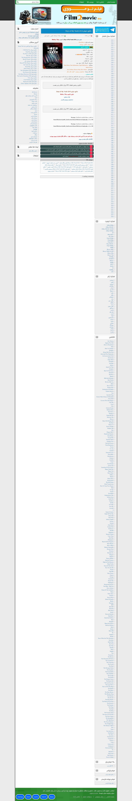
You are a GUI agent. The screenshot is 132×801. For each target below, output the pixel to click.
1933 (112, 49)
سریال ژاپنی (34, 121)
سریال (35, 114)
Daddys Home (110, 409)
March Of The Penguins (108, 541)
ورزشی (112, 330)
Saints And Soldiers (109, 617)
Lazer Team (111, 536)
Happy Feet (111, 471)
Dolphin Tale (110, 428)
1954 (112, 82)
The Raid (111, 708)
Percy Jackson (110, 588)
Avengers (111, 369)
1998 (112, 164)
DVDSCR (111, 258)
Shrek (112, 627)
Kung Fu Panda (110, 534)
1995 (112, 159)
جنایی (112, 293)
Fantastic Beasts (110, 439)
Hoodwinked (110, 480)
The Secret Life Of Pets (108, 714)
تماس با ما (100, 2)
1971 (112, 114)
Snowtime (111, 640)
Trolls (112, 742)
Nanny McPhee (110, 558)
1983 (112, 136)
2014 (62, 35)
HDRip (112, 262)
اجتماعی (112, 280)
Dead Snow (111, 411)
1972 (112, 116)
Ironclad (112, 508)
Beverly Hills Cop (109, 382)
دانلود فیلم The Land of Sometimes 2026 (27, 76)
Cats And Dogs (110, 395)
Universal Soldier (109, 747)
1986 (112, 142)
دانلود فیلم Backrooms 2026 (30, 81)
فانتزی (112, 310)
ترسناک (112, 291)
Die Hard (111, 422)
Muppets (111, 554)
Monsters (111, 551)
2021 (112, 207)
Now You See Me (109, 567)
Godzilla (112, 460)
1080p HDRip (110, 225)
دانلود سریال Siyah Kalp (31, 66)
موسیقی (112, 326)
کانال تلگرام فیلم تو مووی (85, 139)
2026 (112, 216)
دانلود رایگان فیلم (33, 150)
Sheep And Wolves (109, 623)
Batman (112, 376)
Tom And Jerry (110, 731)
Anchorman (111, 357)
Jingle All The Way (109, 513)
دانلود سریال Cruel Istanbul (30, 79)
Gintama (112, 458)
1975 (112, 121)
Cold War (111, 402)
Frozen (112, 447)
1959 (112, 92)
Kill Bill (112, 530)
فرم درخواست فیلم (73, 156)
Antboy (112, 365)
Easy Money (111, 435)
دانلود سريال (59, 165)
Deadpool (111, 413)
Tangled (112, 651)
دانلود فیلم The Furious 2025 (30, 72)
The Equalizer (110, 669)
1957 (112, 88)
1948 (112, 73)
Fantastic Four (110, 441)
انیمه (36, 97)
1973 (112, 118)
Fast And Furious (109, 443)
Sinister (112, 636)
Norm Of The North (109, 565)
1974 (112, 120)
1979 (112, 129)
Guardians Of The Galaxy (107, 467)
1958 (112, 90)
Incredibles (111, 493)
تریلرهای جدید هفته (32, 105)
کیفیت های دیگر (71, 71)
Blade (112, 383)
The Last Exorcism (109, 682)
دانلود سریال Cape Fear (31, 51)
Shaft (112, 619)
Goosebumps (110, 463)
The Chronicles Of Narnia (107, 658)
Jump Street (111, 525)
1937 (112, 56)
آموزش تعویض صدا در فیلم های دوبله (29, 38)
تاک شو (112, 289)
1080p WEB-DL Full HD (108, 229)
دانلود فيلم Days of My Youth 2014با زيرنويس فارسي (57, 169)
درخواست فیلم (87, 797)
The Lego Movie (109, 684)
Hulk (112, 487)
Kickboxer (111, 528)
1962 (112, 97)
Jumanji (112, 523)
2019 (112, 203)
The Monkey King (109, 694)
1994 (112, 157)
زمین (36, 110)
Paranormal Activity (109, 584)
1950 (112, 77)
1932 (112, 47)
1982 (112, 134)
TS (113, 268)
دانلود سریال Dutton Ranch (30, 68)
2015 (112, 196)
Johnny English (110, 519)
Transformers (110, 736)
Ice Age (112, 489)
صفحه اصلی (111, 2)
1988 (112, 146)
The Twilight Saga (109, 723)
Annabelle (111, 361)
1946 (112, 69)
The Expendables (109, 671)
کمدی (112, 313)
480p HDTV (111, 234)
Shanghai (111, 621)
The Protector (110, 703)
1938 (112, 58)
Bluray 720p (57, 35)
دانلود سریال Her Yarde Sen (30, 64)
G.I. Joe (112, 448)
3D (113, 232)
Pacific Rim (111, 580)
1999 (112, 166)
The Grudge (111, 675)
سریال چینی (34, 120)
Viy (113, 749)
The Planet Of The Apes (108, 701)
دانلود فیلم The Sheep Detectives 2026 (27, 74)
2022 (112, 209)
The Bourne (111, 656)
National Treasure (109, 560)
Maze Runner (110, 543)
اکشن (52, 35)
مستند (112, 321)
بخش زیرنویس (99, 797)
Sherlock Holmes (109, 625)
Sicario (112, 629)
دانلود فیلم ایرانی (109, 774)
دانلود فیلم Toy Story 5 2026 (30, 53)
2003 (112, 174)
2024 (112, 213)
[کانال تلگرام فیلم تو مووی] (105, 30)
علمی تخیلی (111, 306)
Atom (28, 797)
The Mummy (110, 695)
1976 (112, 123)
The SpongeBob (110, 718)
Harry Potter (111, 473)
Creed (112, 404)
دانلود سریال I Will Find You (30, 50)
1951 (112, 79)
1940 (112, 62)
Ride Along (111, 610)
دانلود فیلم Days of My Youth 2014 (78, 31)
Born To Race (110, 385)
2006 (112, 179)
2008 (112, 183)
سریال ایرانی (34, 116)
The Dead (111, 666)
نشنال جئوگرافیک (33, 138)
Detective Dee (110, 417)
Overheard (111, 578)
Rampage (111, 603)
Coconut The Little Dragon (107, 400)
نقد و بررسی (34, 140)
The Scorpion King (109, 712)
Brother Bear (110, 387)
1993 (112, 155)
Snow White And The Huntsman (106, 638)
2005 (112, 177)
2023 (112, 211)
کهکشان (35, 129)
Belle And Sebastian (109, 378)
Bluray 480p (111, 253)
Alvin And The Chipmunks (107, 354)
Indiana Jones (110, 497)
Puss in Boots (110, 597)
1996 (112, 161)
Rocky (112, 612)
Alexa (52, 797)
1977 (112, 125)
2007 (112, 181)
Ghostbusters (110, 456)
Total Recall (111, 733)
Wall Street (111, 751)
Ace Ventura (111, 341)
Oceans (112, 569)
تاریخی (112, 287)
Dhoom (112, 419)
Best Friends (111, 380)
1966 (112, 105)
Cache (36, 797)
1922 (112, 42)
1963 (112, 99)
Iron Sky (111, 506)
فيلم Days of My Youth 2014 (63, 171)
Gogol (112, 461)
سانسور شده (34, 112)
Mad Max (111, 538)
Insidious (111, 500)
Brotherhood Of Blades (108, 389)
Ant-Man (111, 363)
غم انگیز (112, 308)
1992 (112, 153)
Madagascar (111, 539)
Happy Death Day (109, 469)
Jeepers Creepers (110, 512)
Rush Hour (111, 616)
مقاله (36, 134)
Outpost (112, 575)
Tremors (112, 740)
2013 (112, 192)
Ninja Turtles (110, 564)
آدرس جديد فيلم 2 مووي (52, 162)
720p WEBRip (110, 245)
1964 (112, 101)
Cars (112, 393)
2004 (112, 175)
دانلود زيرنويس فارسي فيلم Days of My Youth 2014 (75, 165)
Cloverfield (111, 398)
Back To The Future (109, 370)
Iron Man (111, 504)
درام (112, 299)
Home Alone (111, 478)
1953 (112, 81)
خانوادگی (111, 297)
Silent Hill (111, 630)
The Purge (111, 707)
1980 (112, 131)
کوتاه (112, 315)
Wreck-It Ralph (110, 757)
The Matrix (111, 690)
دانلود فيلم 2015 (77, 167)
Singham (111, 634)
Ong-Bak (111, 571)
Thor (112, 727)
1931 (112, 45)
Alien (112, 346)
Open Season (110, 573)
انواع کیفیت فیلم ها (33, 36)
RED (112, 604)
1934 (112, 51)
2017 (112, 200)
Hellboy (112, 474)
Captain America (110, 391)
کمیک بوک (34, 127)
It (113, 510)
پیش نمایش (34, 103)
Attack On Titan (110, 367)
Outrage (112, 577)
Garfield (112, 450)
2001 (112, 170)
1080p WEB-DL (110, 227)
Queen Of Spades (109, 599)
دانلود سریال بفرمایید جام (31, 61)
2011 (112, 188)
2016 (112, 198)
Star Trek (111, 643)
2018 (112, 201)
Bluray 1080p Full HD (108, 251)
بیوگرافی (111, 286)
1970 (112, 112)
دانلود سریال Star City (31, 55)
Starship (112, 647)
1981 (112, 133)
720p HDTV (111, 242)
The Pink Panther (109, 699)
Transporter (111, 738)
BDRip (112, 247)
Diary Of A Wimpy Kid (108, 421)
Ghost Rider (111, 454)
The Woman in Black (109, 725)
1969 (112, 110)
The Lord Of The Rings (108, 686)
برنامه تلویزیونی (33, 99)
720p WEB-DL (110, 243)
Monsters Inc (110, 552)
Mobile (112, 266)
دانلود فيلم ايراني (89, 171)
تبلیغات (81, 2)
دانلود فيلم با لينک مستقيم (77, 171)
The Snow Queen (109, 716)
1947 (112, 71)
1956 (112, 86)
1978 (112, 127)
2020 (112, 205)
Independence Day (109, 495)
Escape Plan (111, 437)
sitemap (20, 797)
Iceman (112, 491)
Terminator (111, 655)
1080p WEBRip (110, 230)
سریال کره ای (33, 123)
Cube (112, 406)
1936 (112, 55)
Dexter (35, 94)
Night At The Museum (108, 562)
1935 (112, 53)
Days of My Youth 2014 (74, 162)
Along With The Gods (108, 352)
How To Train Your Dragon (107, 486)
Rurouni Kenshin (109, 614)
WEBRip (111, 269)
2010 (112, 187)
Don (112, 430)
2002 (112, 172)
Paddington (111, 582)
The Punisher (110, 705)
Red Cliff (111, 606)
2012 (112, 190)
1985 (112, 140)
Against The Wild (109, 343)
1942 (112, 66)
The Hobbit (111, 677)
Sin (113, 632)
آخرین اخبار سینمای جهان (31, 95)
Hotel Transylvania (109, 484)
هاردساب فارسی (33, 142)
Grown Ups (111, 465)
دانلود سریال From (32, 77)
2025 (112, 214)
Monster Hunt (110, 549)
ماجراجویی (111, 317)
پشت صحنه (34, 101)
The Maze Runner (109, 692)
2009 (112, 185)
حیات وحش (34, 107)
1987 (112, 144)
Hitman (112, 476)
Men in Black (110, 545)
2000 (112, 168)
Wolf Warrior (110, 755)
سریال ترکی (34, 118)
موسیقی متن (34, 136)
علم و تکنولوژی (33, 125)
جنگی (112, 295)
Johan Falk (111, 515)
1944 (112, 68)
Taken (112, 649)
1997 (112, 162)
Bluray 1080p (110, 249)
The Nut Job (111, 697)
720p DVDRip (110, 238)
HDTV (112, 264)
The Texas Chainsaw (109, 721)
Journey (112, 521)
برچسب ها (90, 2)
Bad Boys (111, 374)
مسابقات (35, 133)
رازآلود (112, 302)
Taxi (112, 653)
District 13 (111, 424)
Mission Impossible (109, 547)
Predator (112, 595)
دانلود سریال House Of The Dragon (28, 63)
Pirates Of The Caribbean (108, 590)
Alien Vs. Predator (109, 348)
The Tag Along (110, 720)
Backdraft (111, 372)
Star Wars (111, 645)
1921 (112, 40)
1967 (112, 107)
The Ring (111, 710)
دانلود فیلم (47, 35)
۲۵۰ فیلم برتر (110, 765)
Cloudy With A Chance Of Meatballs (105, 396)
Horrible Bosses (110, 482)
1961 (112, 95)
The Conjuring (110, 662)
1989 (112, 147)
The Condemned (110, 660)
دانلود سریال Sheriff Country (30, 59)
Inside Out (111, 499)
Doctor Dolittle (110, 426)
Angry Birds (111, 359)
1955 (112, 84)
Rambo (112, 601)
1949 (112, 75)
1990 (112, 149)
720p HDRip (110, 240)
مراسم (112, 319)
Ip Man (112, 502)
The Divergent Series (109, 668)
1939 (112, 60)
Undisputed (111, 746)
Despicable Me (110, 415)
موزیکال (112, 325)
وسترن (112, 332)
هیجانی (112, 328)
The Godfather (110, 673)
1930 (112, 43)
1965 (112, 103)
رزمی (112, 304)
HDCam (112, 260)
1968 (112, 108)
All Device (34, 92)
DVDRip (111, 256)
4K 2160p (111, 236)
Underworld (111, 744)
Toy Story (111, 734)
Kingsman (111, 532)
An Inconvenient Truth (108, 356)
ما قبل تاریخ (34, 131)
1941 (112, 64)
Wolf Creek (111, 753)
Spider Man (111, 642)
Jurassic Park (110, 526)
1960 (112, 94)
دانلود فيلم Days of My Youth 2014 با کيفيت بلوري (60, 167)
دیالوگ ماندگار (33, 108)
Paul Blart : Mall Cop (109, 586)
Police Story (111, 593)
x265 (112, 271)
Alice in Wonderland (109, 344)
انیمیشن (112, 284)
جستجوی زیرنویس (79, 71)
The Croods (111, 664)
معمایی (112, 323)
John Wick (111, 517)
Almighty (111, 350)
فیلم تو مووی (51, 171)
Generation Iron (110, 452)
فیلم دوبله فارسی (109, 783)
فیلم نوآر (112, 312)
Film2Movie (82, 42)
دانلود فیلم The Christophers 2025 (29, 70)
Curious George (110, 408)
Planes (112, 591)
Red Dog (111, 608)
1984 (112, 138)
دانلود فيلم (85, 167)
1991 (112, 151)
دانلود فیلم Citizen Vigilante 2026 (29, 83)
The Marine (111, 688)
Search (44, 797)
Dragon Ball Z (110, 432)
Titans (112, 729)
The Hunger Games (109, 679)
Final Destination (109, 445)
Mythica (112, 556)
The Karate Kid (110, 681)
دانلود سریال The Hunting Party (29, 57)
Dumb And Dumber (109, 434)
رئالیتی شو (111, 300)
